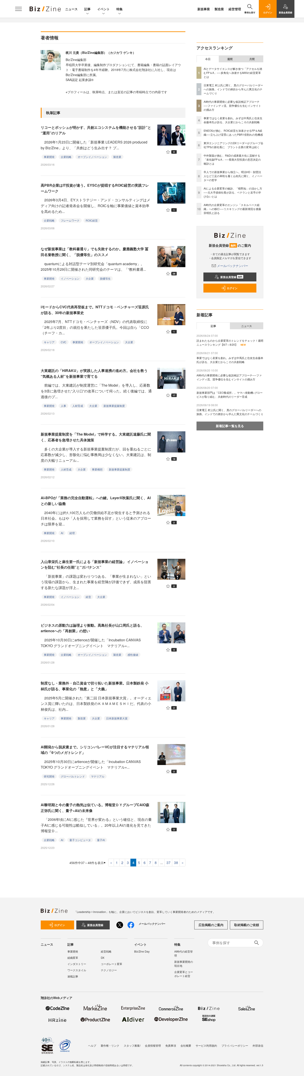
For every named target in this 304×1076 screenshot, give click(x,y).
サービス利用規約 (206, 1045)
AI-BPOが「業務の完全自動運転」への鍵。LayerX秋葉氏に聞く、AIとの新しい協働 (96, 500)
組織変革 (72, 957)
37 (168, 862)
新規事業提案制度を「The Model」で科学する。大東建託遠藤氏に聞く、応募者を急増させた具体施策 (96, 437)
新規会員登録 (231, 277)
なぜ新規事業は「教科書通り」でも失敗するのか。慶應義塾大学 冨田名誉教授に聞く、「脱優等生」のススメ (94, 251)
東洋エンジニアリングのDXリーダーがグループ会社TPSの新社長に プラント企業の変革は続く (233, 145)
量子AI (101, 840)
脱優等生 (105, 278)
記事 (87, 9)
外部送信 (258, 1045)
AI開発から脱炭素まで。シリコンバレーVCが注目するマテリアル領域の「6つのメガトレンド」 (95, 749)
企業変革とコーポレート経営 (183, 974)
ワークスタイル (76, 970)
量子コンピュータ (80, 840)
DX (102, 957)
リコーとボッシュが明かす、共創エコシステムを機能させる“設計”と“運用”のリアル (96, 130)
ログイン (232, 288)
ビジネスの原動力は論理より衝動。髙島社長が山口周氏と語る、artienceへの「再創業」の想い (92, 628)
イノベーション (70, 278)
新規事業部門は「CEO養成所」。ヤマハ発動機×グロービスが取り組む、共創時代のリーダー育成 (230, 394)
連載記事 (72, 976)
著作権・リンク (110, 1045)
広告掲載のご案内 (211, 925)
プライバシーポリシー (234, 1045)
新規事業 (203, 9)
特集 (119, 9)
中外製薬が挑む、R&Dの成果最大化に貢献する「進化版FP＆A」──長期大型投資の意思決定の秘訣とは (232, 159)
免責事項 (170, 1045)
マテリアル (97, 776)
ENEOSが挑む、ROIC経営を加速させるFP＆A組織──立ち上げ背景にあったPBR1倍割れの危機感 (233, 132)
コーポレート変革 (111, 964)
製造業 (219, 9)
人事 (63, 406)
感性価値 (133, 654)
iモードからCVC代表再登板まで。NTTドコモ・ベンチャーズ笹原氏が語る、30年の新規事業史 (95, 309)
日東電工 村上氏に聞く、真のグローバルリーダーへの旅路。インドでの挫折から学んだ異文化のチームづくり (233, 89)
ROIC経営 (92, 220)
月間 (252, 59)
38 (176, 862)
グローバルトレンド (73, 776)
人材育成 (77, 406)
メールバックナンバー (232, 265)
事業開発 (49, 157)
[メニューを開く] (18, 9)
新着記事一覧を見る (230, 426)
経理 (72, 533)
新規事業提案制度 (114, 406)
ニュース (71, 9)
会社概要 (185, 1045)
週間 (230, 59)
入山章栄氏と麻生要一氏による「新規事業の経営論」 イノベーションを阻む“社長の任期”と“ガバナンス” (94, 564)
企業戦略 (66, 157)
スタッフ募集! (132, 1045)
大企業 (90, 278)
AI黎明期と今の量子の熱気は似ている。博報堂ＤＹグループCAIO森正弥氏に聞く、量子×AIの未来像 (95, 807)
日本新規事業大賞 (117, 718)
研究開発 (49, 776)
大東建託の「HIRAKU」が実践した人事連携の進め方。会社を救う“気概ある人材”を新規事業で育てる (94, 373)
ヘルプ (92, 1045)
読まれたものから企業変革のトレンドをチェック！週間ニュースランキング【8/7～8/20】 (230, 342)
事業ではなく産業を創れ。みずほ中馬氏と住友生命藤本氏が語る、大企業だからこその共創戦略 (233, 120)
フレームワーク (70, 220)
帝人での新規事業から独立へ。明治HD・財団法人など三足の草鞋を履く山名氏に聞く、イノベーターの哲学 (233, 176)
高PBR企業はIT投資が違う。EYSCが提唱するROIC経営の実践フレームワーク (95, 188)
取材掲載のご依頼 (246, 925)
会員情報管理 (153, 1045)
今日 (208, 59)
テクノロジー (109, 970)
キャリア (49, 342)
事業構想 (97, 469)
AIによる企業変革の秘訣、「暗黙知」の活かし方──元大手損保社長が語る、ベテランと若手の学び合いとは (233, 192)
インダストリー (76, 964)
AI (62, 533)
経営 (88, 597)
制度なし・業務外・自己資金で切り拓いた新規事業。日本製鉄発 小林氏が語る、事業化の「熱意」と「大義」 (94, 685)
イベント (103, 9)
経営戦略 (106, 951)
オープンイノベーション (92, 157)
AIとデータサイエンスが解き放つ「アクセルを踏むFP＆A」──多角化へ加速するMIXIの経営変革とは (233, 73)
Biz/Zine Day (142, 951)
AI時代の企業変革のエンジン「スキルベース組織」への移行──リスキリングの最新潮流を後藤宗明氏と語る (232, 209)
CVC (63, 342)
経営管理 (235, 9)
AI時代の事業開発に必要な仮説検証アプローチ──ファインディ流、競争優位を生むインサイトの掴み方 (232, 105)
